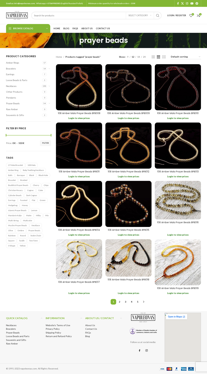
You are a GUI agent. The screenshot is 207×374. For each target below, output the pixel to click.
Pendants (11, 97)
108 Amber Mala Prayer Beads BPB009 (128, 113)
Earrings (10, 74)
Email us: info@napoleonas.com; (21, 3)
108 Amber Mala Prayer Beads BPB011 (79, 171)
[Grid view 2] (153, 57)
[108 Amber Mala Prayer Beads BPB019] (178, 262)
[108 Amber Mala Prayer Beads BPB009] (128, 87)
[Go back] (75, 40)
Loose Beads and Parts (17, 336)
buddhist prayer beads (18, 185)
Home (59, 56)
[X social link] (182, 3)
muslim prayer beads (17, 225)
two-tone (33, 240)
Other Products (14, 91)
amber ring (13, 170)
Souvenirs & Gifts (15, 115)
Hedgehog (12, 205)
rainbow (12, 235)
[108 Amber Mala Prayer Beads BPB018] (128, 258)
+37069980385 (53, 3)
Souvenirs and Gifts (16, 340)
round (23, 235)
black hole (43, 175)
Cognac (30, 190)
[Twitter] (146, 350)
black (31, 175)
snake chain (35, 235)
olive (10, 230)
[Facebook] (139, 350)
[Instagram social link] (187, 3)
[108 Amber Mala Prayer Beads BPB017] (79, 259)
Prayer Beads (13, 103)
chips (46, 185)
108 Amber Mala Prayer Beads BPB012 (128, 171)
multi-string (13, 220)
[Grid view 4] (164, 57)
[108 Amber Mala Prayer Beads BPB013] (178, 146)
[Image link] (143, 331)
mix (47, 215)
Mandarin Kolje (15, 215)
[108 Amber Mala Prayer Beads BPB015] (128, 204)
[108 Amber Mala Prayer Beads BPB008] (79, 87)
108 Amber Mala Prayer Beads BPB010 (178, 113)
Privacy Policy (53, 328)
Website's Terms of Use (58, 325)
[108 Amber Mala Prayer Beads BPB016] (178, 200)
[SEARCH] (158, 15)
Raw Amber (12, 109)
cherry (36, 185)
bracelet (12, 180)
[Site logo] (17, 15)
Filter (45, 143)
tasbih (22, 240)
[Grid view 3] (158, 57)
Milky (38, 215)
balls (10, 175)
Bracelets (11, 68)
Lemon (34, 210)
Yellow (23, 245)
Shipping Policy (53, 332)
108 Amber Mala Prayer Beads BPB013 (178, 171)
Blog (87, 336)
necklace (36, 225)
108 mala (31, 165)
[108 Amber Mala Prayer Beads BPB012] (128, 146)
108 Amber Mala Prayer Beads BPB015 (128, 230)
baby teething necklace (33, 170)
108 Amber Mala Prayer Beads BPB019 (178, 288)
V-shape (11, 245)
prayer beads (34, 230)
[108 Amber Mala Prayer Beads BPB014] (79, 204)
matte (28, 215)
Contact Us (91, 328)
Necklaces (11, 86)
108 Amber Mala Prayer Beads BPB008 (79, 113)
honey (25, 205)
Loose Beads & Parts (16, 80)
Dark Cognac (31, 195)
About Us (90, 325)
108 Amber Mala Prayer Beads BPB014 (79, 230)
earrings (12, 200)
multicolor (27, 220)
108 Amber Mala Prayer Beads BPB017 (79, 282)
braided (23, 180)
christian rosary (15, 190)
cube (40, 190)
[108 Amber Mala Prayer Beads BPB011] (79, 146)
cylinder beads (15, 195)
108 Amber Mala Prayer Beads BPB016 (178, 222)
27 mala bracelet (15, 165)
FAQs (88, 332)
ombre (21, 230)
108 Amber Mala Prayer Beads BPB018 (128, 279)
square (11, 240)
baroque (21, 175)
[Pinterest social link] (196, 3)
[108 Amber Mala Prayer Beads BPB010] (178, 87)
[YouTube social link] (191, 3)
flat (33, 200)
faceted (23, 200)
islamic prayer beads (17, 210)
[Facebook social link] (178, 3)
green (42, 200)
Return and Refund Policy (59, 336)
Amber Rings (12, 62)
